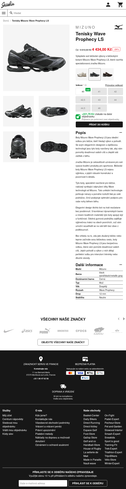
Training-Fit (111, 445)
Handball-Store (91, 445)
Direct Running (91, 422)
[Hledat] (11, 12)
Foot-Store (89, 434)
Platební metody (44, 434)
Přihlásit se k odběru (87, 483)
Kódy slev (7, 434)
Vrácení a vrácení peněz (48, 426)
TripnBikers (111, 456)
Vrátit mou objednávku (14, 430)
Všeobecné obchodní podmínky (52, 422)
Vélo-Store (110, 459)
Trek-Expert (111, 448)
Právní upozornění (45, 430)
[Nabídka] (3, 13)
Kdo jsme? (41, 415)
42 (115, 91)
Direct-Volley (90, 426)
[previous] (118, 319)
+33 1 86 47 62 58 (41, 378)
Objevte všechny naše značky (63, 342)
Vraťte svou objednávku (63, 398)
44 (115, 99)
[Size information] (86, 85)
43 (99, 99)
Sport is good (112, 441)
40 (86, 90)
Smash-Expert (112, 434)
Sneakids (110, 437)
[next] (124, 319)
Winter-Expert (112, 463)
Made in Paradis (92, 459)
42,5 (83, 99)
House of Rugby (92, 448)
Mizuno (86, 27)
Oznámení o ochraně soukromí (52, 445)
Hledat (17, 13)
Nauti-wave (89, 463)
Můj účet (7, 415)
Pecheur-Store (112, 422)
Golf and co (89, 441)
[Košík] (120, 5)
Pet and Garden (113, 426)
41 (99, 91)
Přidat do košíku (99, 124)
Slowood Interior (113, 430)
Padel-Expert (112, 419)
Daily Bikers (90, 419)
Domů (6, 20)
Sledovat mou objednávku (10, 424)
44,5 (83, 108)
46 (99, 108)
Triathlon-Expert (113, 452)
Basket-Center (91, 415)
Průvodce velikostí (114, 85)
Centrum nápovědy (12, 419)
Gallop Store (90, 437)
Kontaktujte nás (41, 368)
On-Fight (109, 415)
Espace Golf (90, 430)
